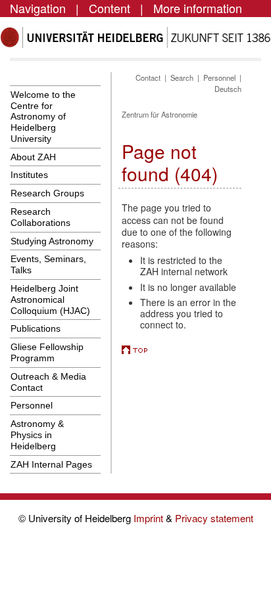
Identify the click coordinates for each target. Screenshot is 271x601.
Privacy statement (214, 518)
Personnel (32, 405)
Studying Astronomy (52, 241)
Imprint (150, 518)
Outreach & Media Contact (48, 382)
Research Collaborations (40, 217)
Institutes (29, 174)
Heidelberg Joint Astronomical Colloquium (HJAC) (50, 299)
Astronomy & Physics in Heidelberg (37, 434)
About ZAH (33, 157)
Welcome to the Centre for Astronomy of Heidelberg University (43, 116)
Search (181, 77)
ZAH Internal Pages (51, 464)
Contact (148, 77)
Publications (36, 328)
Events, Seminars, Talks (48, 264)
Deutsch (227, 88)
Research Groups (47, 193)
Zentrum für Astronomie (159, 114)
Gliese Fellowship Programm (47, 352)
